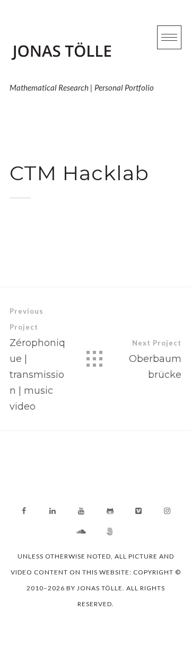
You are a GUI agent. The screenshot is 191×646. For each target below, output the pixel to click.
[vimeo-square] (138, 511)
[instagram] (167, 511)
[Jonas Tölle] (82, 51)
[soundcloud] (81, 532)
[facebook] (24, 511)
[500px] (110, 532)
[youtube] (81, 511)
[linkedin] (53, 511)
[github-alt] (110, 511)
